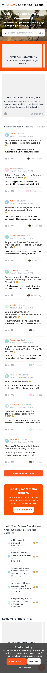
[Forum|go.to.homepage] (17, 5)
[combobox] (23, 32)
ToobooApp (15, 236)
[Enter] (4, 32)
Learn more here (23, 510)
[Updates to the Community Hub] (23, 95)
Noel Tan (13, 375)
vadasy (13, 168)
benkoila (13, 439)
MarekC (13, 305)
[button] (23, 667)
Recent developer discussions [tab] (18, 126)
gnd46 (12, 134)
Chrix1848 (14, 270)
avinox (12, 201)
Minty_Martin (15, 405)
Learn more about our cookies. (29, 656)
